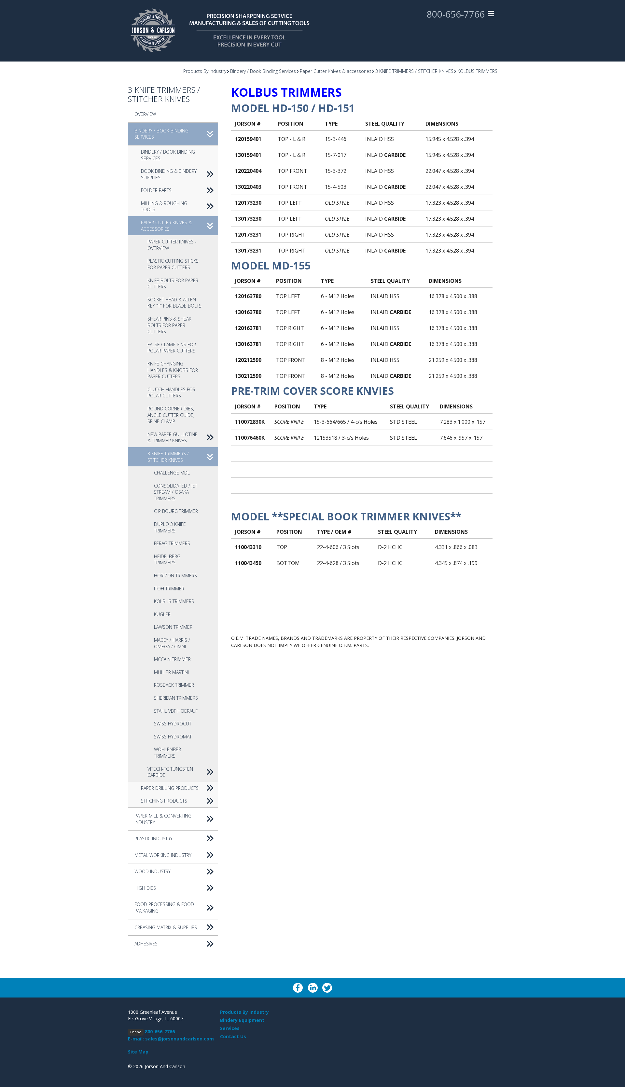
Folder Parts (156, 190)
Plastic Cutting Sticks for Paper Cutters (173, 264)
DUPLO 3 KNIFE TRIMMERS (170, 527)
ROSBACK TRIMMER (174, 685)
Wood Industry (152, 871)
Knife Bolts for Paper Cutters (172, 283)
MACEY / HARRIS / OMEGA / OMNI (172, 643)
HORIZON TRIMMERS (175, 575)
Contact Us (233, 1036)
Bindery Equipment (242, 1020)
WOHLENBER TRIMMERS (167, 752)
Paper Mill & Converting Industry (162, 819)
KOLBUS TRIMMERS (477, 71)
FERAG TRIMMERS (172, 543)
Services (230, 1028)
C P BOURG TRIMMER (176, 511)
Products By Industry (204, 71)
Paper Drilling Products (170, 788)
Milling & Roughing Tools (164, 206)
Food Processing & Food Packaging (164, 907)
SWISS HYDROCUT (172, 724)
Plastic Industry (153, 838)
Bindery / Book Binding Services (263, 71)
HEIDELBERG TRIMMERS (167, 559)
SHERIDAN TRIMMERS (176, 698)
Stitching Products (164, 801)
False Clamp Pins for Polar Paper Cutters (171, 347)
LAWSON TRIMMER (173, 627)
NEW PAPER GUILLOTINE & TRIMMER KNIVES (172, 437)
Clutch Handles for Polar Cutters (171, 392)
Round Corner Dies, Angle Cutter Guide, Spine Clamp (170, 415)
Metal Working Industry (162, 855)
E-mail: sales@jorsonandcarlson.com (171, 1039)
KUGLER (162, 614)
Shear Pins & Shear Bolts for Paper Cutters (169, 325)
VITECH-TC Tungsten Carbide (170, 772)
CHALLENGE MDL (172, 473)
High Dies (145, 888)
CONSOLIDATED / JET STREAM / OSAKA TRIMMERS (175, 492)
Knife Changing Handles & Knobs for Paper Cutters (172, 370)
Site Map (138, 1052)
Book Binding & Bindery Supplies (169, 174)
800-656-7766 (456, 14)
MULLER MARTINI (171, 672)
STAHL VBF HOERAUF (176, 711)
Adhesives (146, 944)
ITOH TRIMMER (169, 588)
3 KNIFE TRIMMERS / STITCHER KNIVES (414, 71)
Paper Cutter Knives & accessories (335, 71)
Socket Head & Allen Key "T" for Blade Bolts (174, 302)
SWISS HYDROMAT (173, 737)
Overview (145, 114)
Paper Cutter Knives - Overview (172, 245)
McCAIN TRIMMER (172, 659)
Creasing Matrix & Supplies (165, 927)
